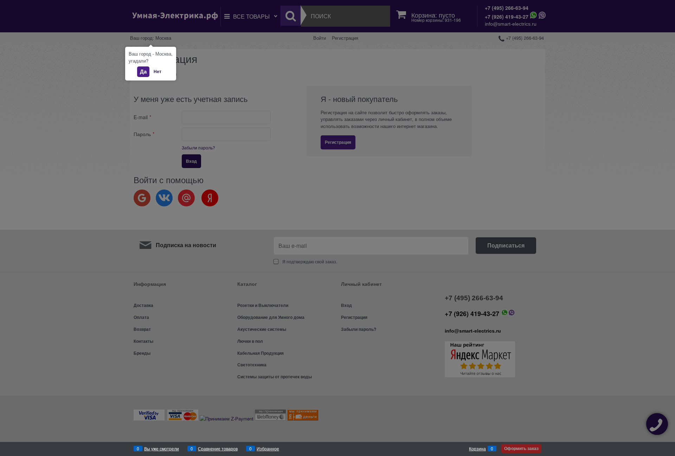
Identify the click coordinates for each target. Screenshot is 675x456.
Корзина (477, 448)
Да (143, 71)
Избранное (268, 448)
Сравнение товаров (218, 448)
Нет (157, 71)
